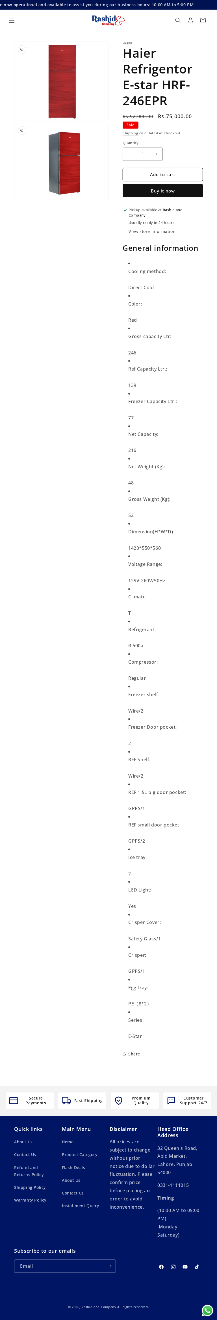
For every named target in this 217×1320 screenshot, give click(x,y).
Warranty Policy (30, 1200)
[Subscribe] (109, 1266)
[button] (12, 20)
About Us (23, 1141)
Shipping (130, 133)
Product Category (79, 1154)
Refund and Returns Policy (29, 1171)
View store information (152, 231)
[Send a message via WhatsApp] (207, 1310)
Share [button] (134, 1054)
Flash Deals (73, 1167)
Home (67, 1141)
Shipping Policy (30, 1187)
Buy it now (163, 191)
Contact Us (25, 1154)
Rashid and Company (98, 1307)
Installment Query (80, 1205)
